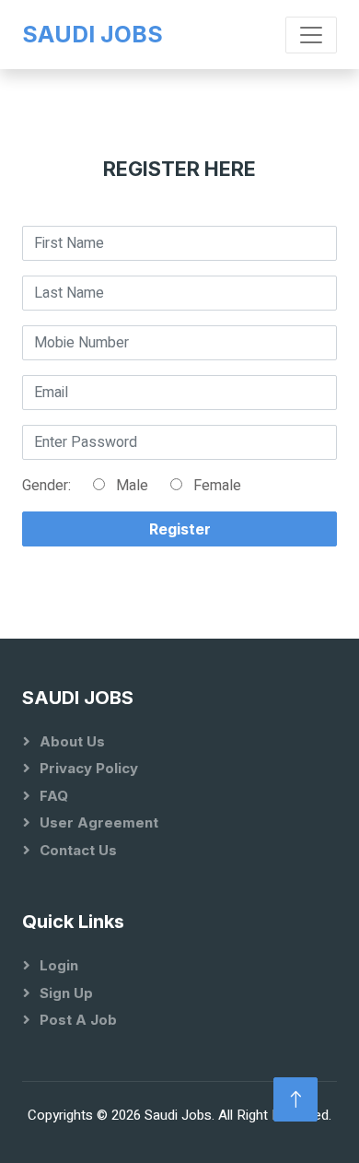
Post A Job (78, 1019)
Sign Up (66, 993)
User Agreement (99, 822)
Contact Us (78, 850)
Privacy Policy (89, 768)
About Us (72, 741)
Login (59, 965)
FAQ (54, 796)
